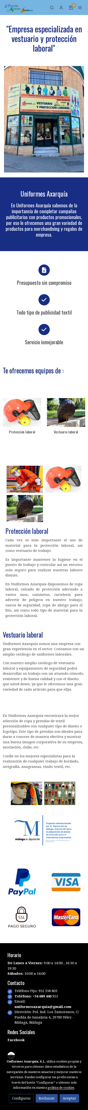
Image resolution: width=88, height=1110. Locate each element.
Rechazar (47, 1098)
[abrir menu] (80, 7)
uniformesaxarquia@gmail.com (43, 1007)
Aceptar (69, 1098)
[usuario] (61, 7)
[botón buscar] (52, 7)
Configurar (21, 1098)
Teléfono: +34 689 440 (33, 996)
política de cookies (61, 1087)
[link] (19, 7)
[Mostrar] (26, 793)
